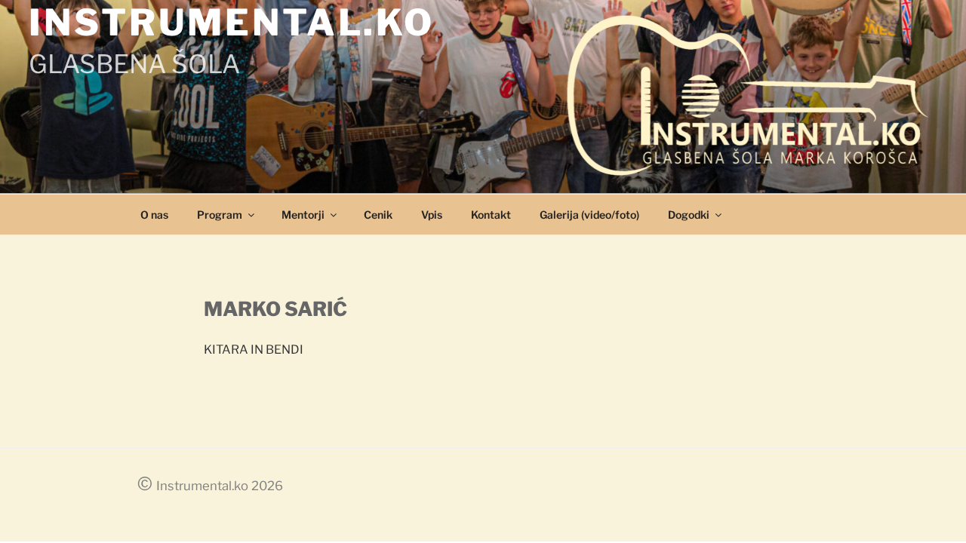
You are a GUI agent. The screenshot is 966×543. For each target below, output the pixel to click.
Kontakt (491, 214)
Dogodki (688, 214)
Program (219, 214)
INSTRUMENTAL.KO (232, 22)
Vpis (431, 214)
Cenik (378, 214)
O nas (154, 214)
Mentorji (303, 214)
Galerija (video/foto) (589, 214)
